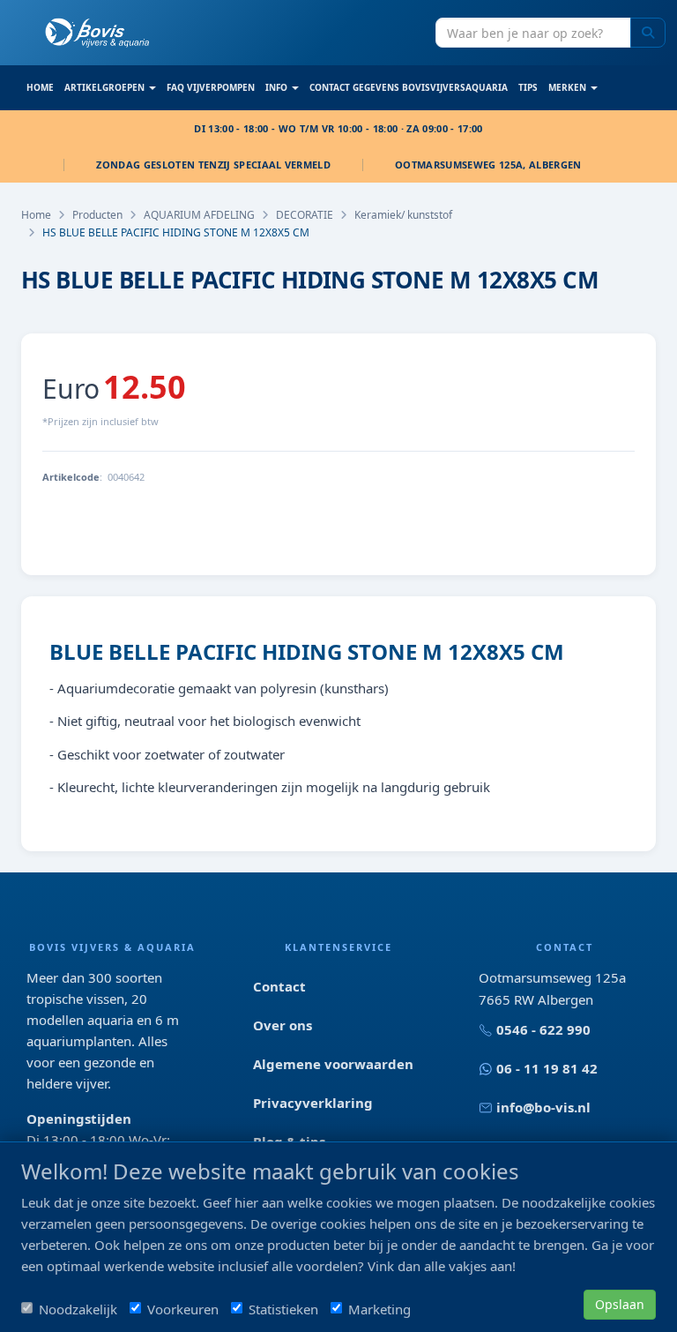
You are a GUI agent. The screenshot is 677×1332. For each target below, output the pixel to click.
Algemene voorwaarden (333, 1064)
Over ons (282, 1025)
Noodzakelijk (78, 1309)
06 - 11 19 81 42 (547, 1068)
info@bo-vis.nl (543, 1107)
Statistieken (283, 1309)
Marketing (379, 1309)
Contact (279, 986)
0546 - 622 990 (543, 1029)
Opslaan (619, 1304)
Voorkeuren (183, 1309)
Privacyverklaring (313, 1102)
